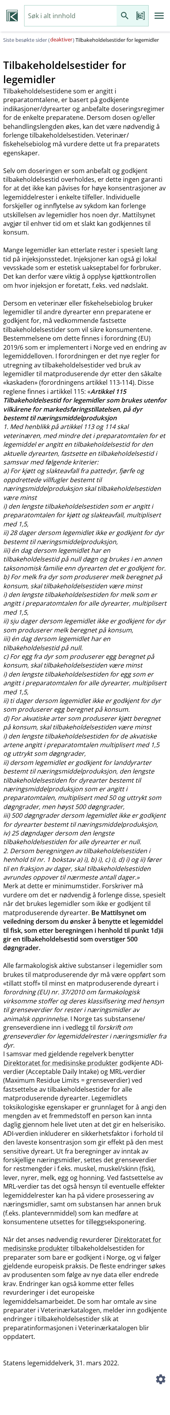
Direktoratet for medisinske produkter (61, 1063)
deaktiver (61, 39)
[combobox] (71, 16)
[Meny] (159, 16)
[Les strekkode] (140, 16)
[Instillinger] (160, 1380)
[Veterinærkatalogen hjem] (12, 16)
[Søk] (124, 16)
